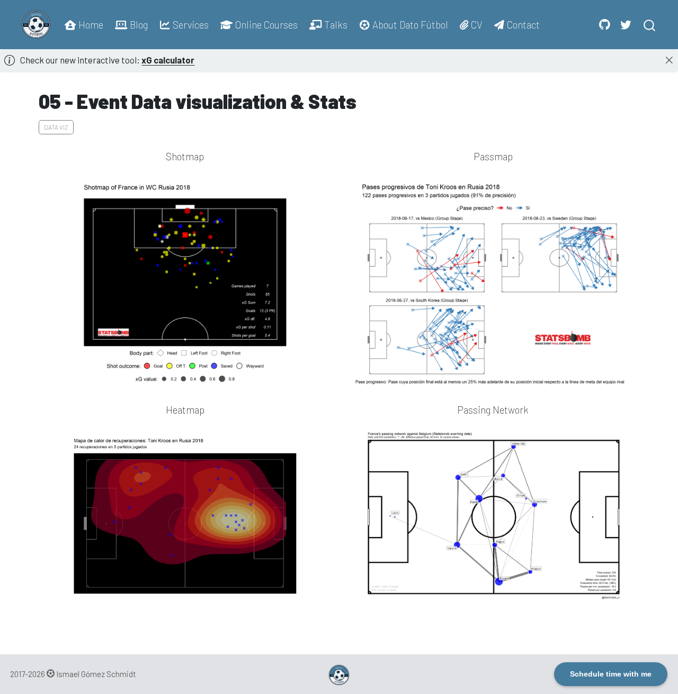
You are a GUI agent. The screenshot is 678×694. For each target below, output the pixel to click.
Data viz (56, 127)
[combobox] (650, 24)
